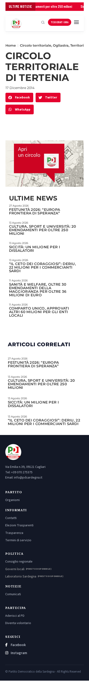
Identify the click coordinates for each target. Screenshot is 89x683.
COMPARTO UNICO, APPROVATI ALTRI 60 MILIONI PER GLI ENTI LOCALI (39, 312)
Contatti (11, 518)
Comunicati (13, 594)
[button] (19, 97)
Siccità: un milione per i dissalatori (34, 249)
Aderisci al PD (14, 615)
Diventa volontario (18, 623)
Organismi (12, 500)
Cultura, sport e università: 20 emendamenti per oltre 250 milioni (42, 230)
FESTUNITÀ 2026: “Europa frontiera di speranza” (34, 211)
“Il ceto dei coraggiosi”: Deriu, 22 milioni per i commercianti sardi (42, 267)
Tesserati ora (60, 22)
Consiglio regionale (19, 561)
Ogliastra (61, 45)
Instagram (18, 653)
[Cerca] (43, 22)
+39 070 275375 (22, 472)
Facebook (18, 645)
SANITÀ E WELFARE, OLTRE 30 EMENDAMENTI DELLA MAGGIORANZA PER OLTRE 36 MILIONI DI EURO (37, 289)
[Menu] (76, 22)
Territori (77, 45)
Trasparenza (14, 533)
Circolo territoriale (35, 45)
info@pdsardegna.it (28, 477)
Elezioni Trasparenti (19, 525)
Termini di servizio (18, 540)
